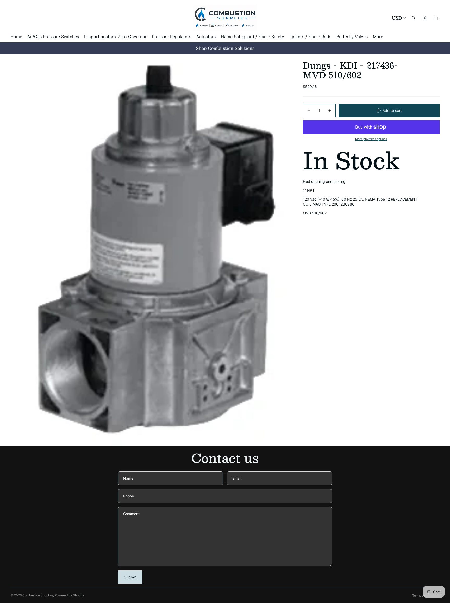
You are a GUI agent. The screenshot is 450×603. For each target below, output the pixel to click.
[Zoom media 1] (150, 250)
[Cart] (436, 18)
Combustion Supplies (37, 595)
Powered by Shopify (69, 595)
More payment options (371, 139)
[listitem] (378, 36)
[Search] (413, 18)
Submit (130, 577)
